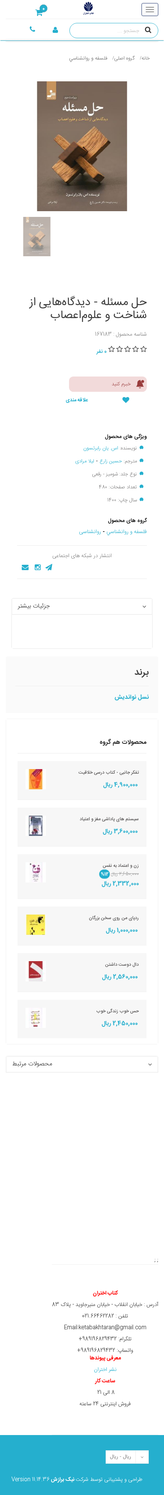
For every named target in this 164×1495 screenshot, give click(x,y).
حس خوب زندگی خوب (117, 1011)
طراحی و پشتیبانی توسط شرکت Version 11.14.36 (76, 1480)
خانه (145, 58)
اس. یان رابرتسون (100, 448)
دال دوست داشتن (122, 964)
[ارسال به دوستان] (23, 567)
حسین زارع (111, 461)
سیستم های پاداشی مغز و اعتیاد (109, 819)
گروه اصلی (124, 58)
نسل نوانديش (131, 697)
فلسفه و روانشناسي (88, 58)
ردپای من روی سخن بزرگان (114, 918)
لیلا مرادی (84, 461)
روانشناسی (90, 532)
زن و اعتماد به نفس (121, 866)
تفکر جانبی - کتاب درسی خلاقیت (109, 772)
